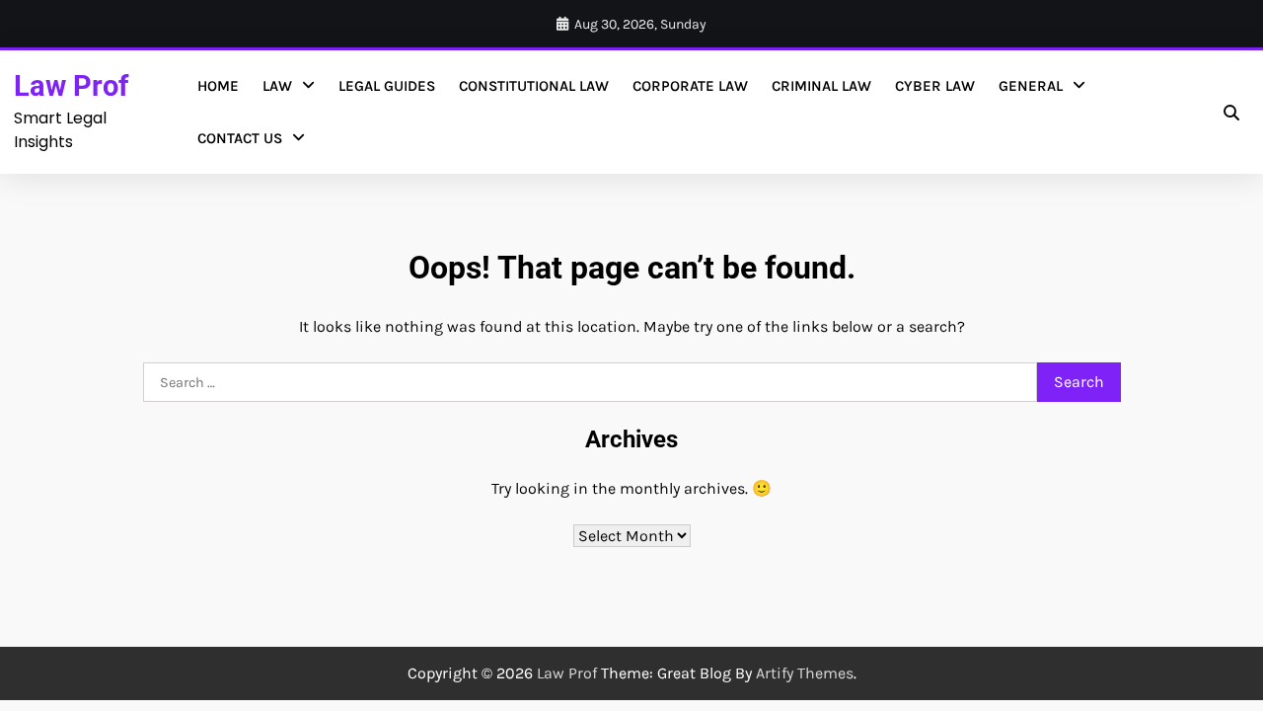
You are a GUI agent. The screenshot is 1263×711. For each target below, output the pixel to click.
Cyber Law (935, 86)
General (1031, 86)
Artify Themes (805, 673)
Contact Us (239, 138)
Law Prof (71, 86)
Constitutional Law (534, 86)
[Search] (1231, 112)
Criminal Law (821, 86)
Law (277, 86)
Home (218, 86)
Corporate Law (690, 86)
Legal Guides (386, 86)
